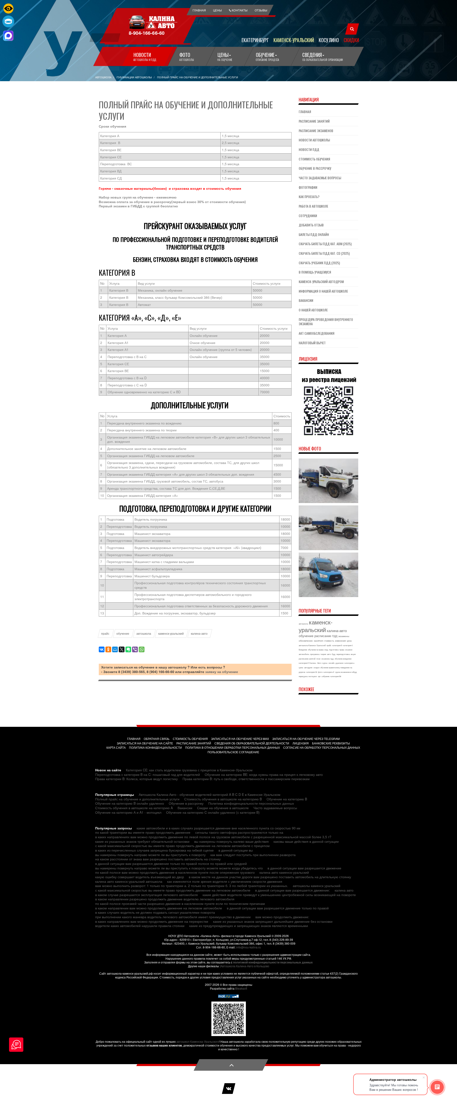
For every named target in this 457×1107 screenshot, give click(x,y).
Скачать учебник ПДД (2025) (319, 262)
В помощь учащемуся (315, 271)
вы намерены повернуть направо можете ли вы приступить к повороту (150, 854)
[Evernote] (128, 649)
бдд (333, 654)
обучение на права (315, 649)
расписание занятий (307, 658)
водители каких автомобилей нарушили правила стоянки (139, 925)
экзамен (348, 649)
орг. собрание (323, 676)
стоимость (329, 640)
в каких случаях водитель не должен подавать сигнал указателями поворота (155, 912)
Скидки (351, 39)
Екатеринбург (255, 39)
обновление (306, 640)
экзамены (343, 636)
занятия (318, 640)
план (318, 658)
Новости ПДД (309, 149)
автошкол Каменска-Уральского (197, 1041)
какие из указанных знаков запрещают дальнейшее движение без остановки (273, 921)
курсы (325, 663)
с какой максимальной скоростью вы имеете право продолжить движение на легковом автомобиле (172, 890)
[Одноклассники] (108, 649)
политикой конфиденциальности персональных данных (273, 962)
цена (349, 640)
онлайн (331, 663)
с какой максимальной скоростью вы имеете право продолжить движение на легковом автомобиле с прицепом (182, 845)
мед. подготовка (331, 649)
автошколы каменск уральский (316, 885)
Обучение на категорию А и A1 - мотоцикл (128, 812)
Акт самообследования (316, 333)
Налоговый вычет (312, 342)
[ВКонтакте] (101, 649)
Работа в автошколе (313, 206)
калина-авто (199, 633)
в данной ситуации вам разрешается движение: (292, 890)
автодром (308, 667)
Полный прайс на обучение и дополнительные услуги (137, 799)
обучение (122, 633)
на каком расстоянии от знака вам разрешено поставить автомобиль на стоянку (158, 859)
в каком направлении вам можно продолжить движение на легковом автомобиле (158, 908)
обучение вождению (343, 658)
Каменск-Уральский (293, 39)
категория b (337, 645)
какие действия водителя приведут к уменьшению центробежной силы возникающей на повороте (279, 894)
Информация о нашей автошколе (323, 291)
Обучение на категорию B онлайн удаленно (129, 803)
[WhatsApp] (141, 649)
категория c (348, 645)
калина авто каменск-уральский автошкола (128, 881)
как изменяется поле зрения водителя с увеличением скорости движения (224, 881)
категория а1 (328, 672)
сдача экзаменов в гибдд (346, 672)
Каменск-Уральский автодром (321, 281)
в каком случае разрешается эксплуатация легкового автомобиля (146, 894)
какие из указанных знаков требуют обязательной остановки (142, 841)
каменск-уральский (171, 633)
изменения (340, 640)
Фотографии (308, 187)
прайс (105, 633)
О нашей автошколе (313, 309)
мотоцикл (312, 676)
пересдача (303, 676)
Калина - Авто (315, 663)
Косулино (329, 39)
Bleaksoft (241, 988)
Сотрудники (308, 215)
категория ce (311, 672)
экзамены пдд (327, 658)
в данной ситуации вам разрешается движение (304, 868)
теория (323, 654)
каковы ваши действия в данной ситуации (306, 841)
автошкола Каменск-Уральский (312, 645)
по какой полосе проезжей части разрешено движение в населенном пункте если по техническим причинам (180, 903)
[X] (121, 649)
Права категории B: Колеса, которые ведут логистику (136, 778)
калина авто (344, 890)
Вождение (303, 649)
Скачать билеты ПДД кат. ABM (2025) (325, 243)
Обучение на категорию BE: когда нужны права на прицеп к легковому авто (264, 774)
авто (329, 654)
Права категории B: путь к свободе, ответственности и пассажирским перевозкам (246, 778)
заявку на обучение (221, 671)
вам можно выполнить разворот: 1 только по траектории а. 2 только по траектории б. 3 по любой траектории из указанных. (191, 885)
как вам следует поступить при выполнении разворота (253, 854)
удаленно (339, 663)
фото (320, 672)
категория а (349, 663)
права (341, 649)
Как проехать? (309, 196)
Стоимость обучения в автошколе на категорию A (134, 807)
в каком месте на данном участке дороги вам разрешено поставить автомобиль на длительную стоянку (270, 876)
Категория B (117, 272)
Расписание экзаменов (316, 130)
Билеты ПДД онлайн (314, 234)
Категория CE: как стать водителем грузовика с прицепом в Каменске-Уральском (189, 770)
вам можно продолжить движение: (282, 916)
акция (353, 654)
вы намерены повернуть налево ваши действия (231, 841)
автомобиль (304, 654)
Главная (305, 111)
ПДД (334, 636)
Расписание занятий (314, 121)
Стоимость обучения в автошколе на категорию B (223, 799)
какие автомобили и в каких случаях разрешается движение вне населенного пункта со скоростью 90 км (218, 828)
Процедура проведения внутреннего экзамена (326, 321)
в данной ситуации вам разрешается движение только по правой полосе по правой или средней (171, 863)
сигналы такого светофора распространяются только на (239, 832)
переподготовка (343, 654)
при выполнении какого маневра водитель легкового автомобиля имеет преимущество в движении (173, 916)
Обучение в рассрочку (315, 168)
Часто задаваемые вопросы (320, 177)
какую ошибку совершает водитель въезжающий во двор (139, 876)
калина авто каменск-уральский (284, 872)
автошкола (143, 633)
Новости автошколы (314, 139)
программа (314, 654)
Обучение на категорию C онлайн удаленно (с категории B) (213, 812)
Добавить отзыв (311, 224)
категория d (303, 663)
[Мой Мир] (115, 649)
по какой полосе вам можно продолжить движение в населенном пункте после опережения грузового (175, 872)
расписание (322, 635)
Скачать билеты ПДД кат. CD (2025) (324, 253)
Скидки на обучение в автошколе (223, 807)
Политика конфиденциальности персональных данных (251, 803)
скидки (316, 667)
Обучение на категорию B (287, 799)
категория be (335, 676)
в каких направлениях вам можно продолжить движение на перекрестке (151, 921)
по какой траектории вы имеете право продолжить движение (142, 832)
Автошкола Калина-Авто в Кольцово (244, 966)
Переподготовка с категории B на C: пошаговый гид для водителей (147, 774)
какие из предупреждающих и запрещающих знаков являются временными (248, 925)
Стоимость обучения (314, 158)
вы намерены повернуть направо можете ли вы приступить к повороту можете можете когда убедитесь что (179, 868)
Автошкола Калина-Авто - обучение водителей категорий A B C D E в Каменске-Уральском (209, 794)
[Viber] (135, 649)
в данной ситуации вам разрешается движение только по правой (278, 908)
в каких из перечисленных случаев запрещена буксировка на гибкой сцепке (154, 850)
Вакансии (306, 300)
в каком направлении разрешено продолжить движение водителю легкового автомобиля (164, 899)
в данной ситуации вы (236, 850)
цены (301, 667)
